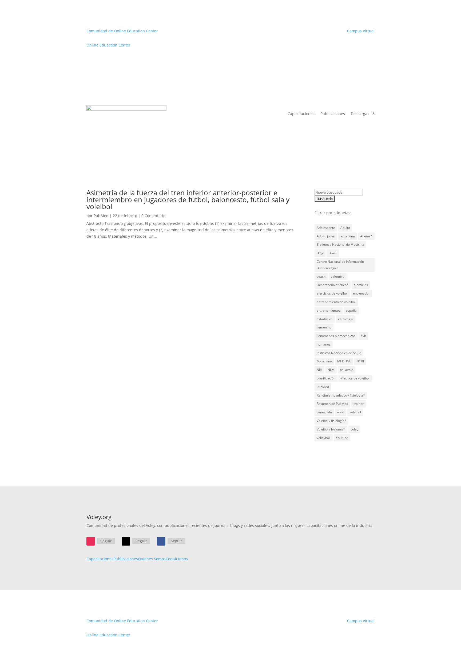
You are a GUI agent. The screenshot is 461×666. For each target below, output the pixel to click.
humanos (324, 344)
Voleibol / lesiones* (331, 429)
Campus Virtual (361, 30)
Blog (320, 253)
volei (340, 412)
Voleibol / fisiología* (331, 420)
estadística (325, 319)
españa (351, 310)
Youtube (342, 438)
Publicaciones (332, 113)
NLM (331, 369)
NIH (319, 369)
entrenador (361, 293)
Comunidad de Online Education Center (122, 30)
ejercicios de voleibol (332, 293)
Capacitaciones (301, 113)
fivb (363, 336)
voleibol (355, 412)
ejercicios (361, 285)
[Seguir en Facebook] (161, 541)
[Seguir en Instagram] (90, 541)
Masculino (324, 361)
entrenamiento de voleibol (336, 302)
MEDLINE (344, 361)
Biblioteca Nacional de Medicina (340, 244)
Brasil (333, 253)
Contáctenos (177, 558)
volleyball (324, 438)
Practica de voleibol (355, 378)
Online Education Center (108, 45)
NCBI (360, 361)
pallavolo (346, 369)
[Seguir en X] (126, 541)
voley (354, 429)
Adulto (345, 227)
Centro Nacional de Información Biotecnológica (340, 264)
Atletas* (366, 236)
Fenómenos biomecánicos (336, 336)
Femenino (324, 327)
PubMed (101, 215)
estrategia (345, 319)
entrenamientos (328, 310)
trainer (358, 403)
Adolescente (326, 227)
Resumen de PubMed (332, 403)
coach (321, 276)
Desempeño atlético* (332, 285)
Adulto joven (326, 236)
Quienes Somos (152, 558)
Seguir (106, 540)
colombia (337, 276)
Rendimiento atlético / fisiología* (341, 395)
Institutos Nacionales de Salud (339, 353)
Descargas (360, 113)
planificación (326, 378)
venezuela (324, 412)
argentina (347, 236)
